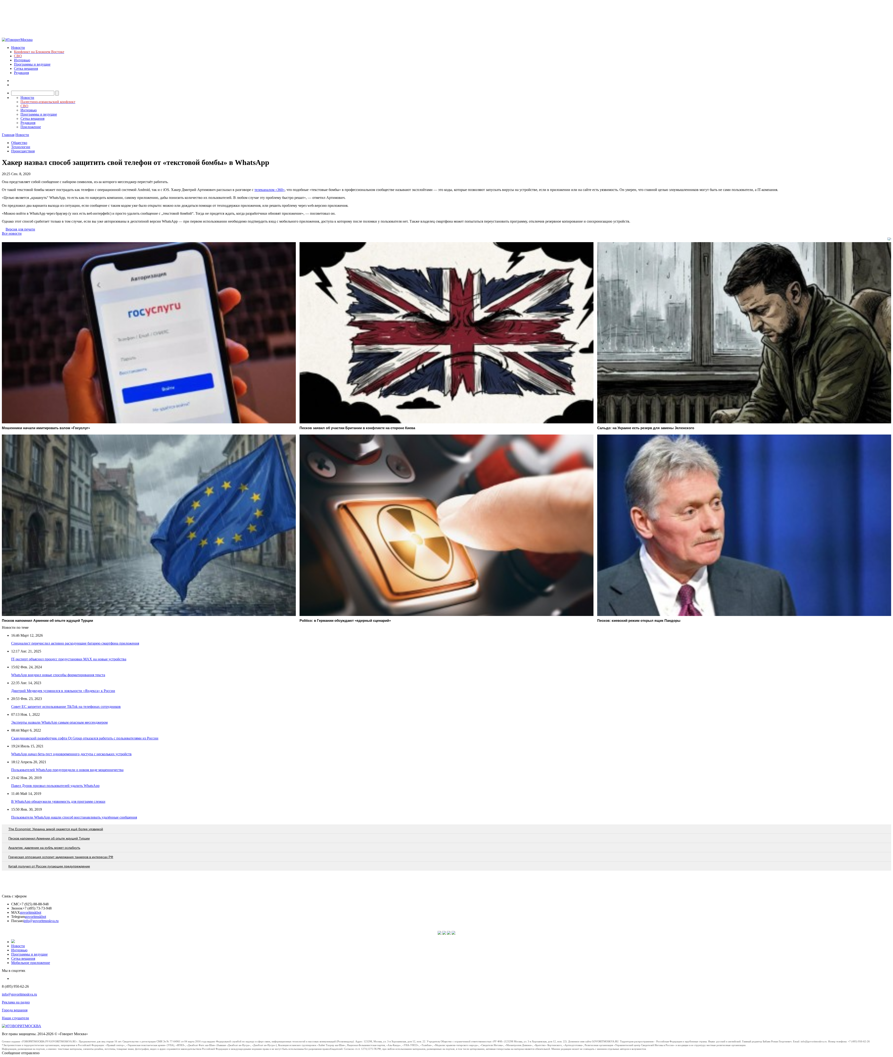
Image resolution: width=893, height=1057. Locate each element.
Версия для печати (20, 229)
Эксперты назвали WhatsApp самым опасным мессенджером (59, 722)
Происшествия (23, 151)
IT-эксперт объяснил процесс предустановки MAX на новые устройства (68, 659)
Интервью (22, 60)
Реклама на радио (16, 1002)
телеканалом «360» (269, 190)
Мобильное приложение (30, 963)
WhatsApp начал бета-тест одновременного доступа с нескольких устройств (71, 754)
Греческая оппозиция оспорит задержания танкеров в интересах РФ (60, 857)
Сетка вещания (26, 68)
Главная (8, 135)
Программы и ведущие (32, 64)
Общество (19, 143)
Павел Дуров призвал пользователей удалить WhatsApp (55, 786)
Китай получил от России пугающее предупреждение (49, 866)
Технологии (20, 147)
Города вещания (14, 1010)
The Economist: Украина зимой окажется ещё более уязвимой (55, 829)
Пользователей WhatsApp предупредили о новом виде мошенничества (67, 770)
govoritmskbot (30, 912)
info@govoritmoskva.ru (41, 921)
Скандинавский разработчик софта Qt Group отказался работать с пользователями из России (84, 738)
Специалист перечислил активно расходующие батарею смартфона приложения (75, 643)
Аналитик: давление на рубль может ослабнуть (44, 848)
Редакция (21, 73)
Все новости (12, 233)
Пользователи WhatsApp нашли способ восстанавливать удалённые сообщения (74, 817)
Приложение (30, 127)
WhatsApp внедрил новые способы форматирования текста (58, 675)
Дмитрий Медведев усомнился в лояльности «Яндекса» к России (63, 691)
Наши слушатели (15, 1018)
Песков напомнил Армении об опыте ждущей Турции (49, 838)
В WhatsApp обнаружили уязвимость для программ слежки (58, 801)
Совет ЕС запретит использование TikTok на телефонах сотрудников (66, 707)
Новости (18, 48)
